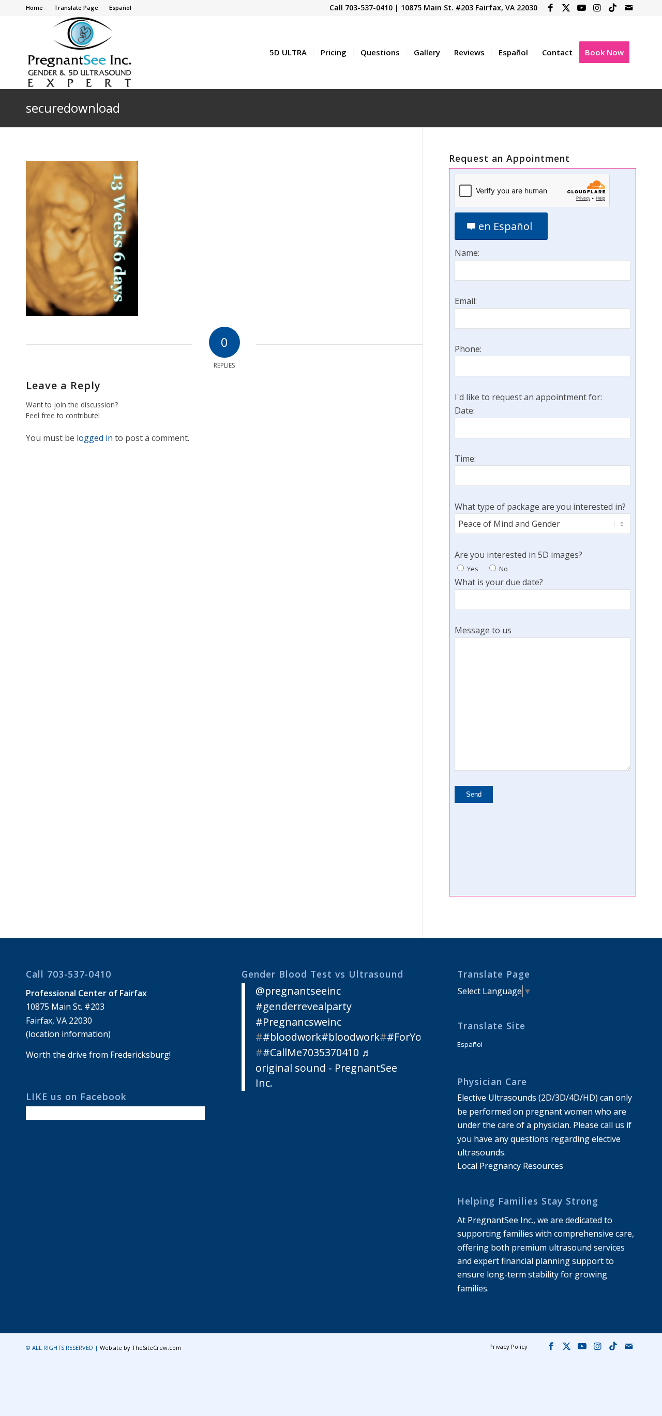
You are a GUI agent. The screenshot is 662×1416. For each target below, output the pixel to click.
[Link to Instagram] (597, 8)
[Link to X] (566, 8)
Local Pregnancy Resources (510, 1165)
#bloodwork (292, 1037)
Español (120, 7)
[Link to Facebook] (550, 8)
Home (34, 7)
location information (68, 1034)
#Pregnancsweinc (298, 1022)
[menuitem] (37, 7)
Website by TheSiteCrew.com (141, 1347)
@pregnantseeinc (298, 991)
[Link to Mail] (628, 8)
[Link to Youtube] (581, 8)
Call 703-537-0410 (361, 7)
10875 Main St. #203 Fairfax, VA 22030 (469, 7)
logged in (95, 438)
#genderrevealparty (303, 1006)
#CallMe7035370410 (311, 1052)
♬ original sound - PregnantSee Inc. (326, 1067)
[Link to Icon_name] (612, 8)
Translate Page (76, 7)
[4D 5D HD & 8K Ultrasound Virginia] (79, 52)
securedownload (73, 107)
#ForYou (407, 1037)
